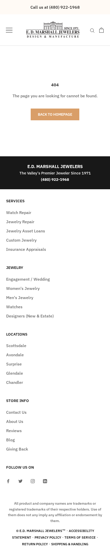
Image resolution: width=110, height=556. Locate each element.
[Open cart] (101, 30)
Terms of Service (80, 537)
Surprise (14, 363)
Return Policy (35, 544)
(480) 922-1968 (55, 179)
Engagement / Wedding (28, 279)
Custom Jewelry (21, 240)
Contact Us (16, 412)
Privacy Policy (48, 537)
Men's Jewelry (19, 297)
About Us (14, 421)
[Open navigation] (9, 30)
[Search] (92, 30)
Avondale (15, 354)
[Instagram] (33, 480)
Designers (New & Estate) (30, 315)
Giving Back (17, 449)
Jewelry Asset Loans (25, 230)
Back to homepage (55, 114)
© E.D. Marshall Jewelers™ (40, 531)
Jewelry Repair (20, 221)
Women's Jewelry (23, 288)
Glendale (14, 373)
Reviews (14, 430)
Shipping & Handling (69, 544)
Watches (14, 306)
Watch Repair (18, 212)
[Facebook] (8, 480)
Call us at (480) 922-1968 (55, 7)
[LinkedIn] (45, 480)
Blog (10, 439)
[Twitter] (20, 480)
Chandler (14, 382)
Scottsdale (16, 345)
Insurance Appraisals (26, 249)
